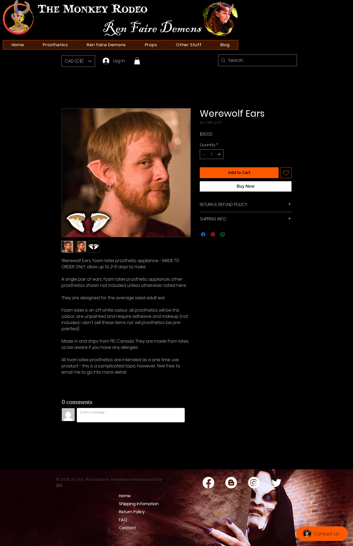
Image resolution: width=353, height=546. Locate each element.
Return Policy (132, 512)
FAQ (123, 520)
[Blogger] (231, 482)
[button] (78, 61)
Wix (59, 484)
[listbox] (78, 61)
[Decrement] (204, 154)
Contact (127, 528)
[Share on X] (232, 234)
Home (125, 496)
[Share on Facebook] (203, 234)
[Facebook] (208, 482)
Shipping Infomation (136, 504)
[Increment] (219, 154)
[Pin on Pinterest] (213, 234)
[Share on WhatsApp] (223, 234)
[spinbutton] (211, 154)
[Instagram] (254, 482)
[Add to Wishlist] (286, 172)
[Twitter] (276, 482)
